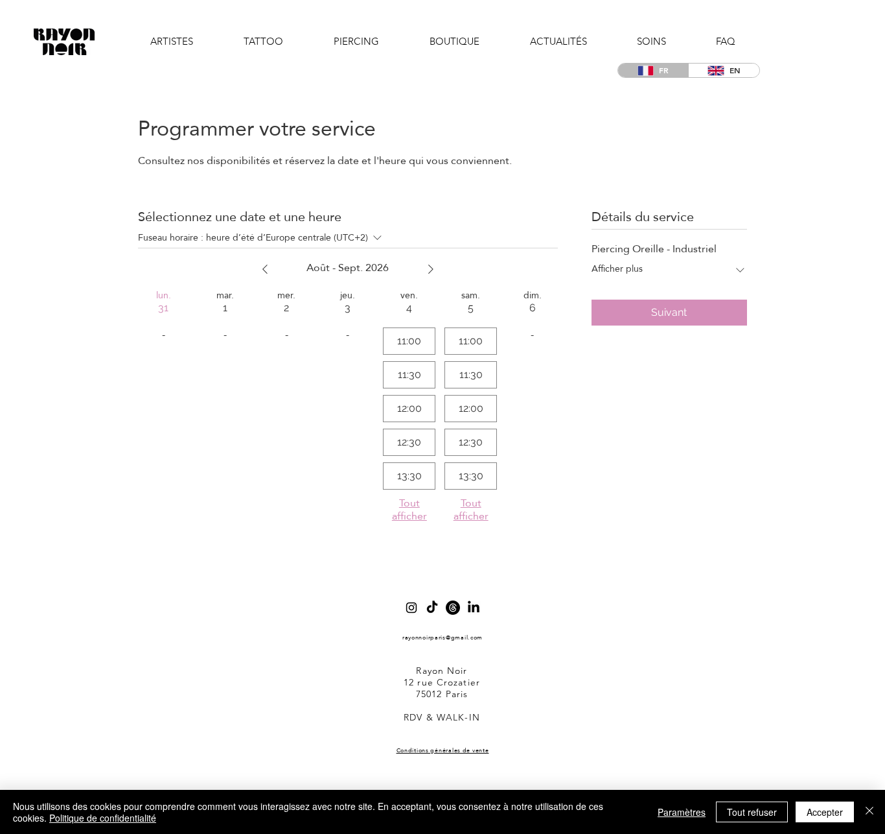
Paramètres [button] (682, 811)
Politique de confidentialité (102, 817)
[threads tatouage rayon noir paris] (453, 608)
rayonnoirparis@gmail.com (442, 637)
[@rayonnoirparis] (411, 608)
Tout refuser (752, 811)
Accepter (825, 811)
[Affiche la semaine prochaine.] (431, 269)
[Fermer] (869, 812)
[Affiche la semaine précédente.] (265, 269)
